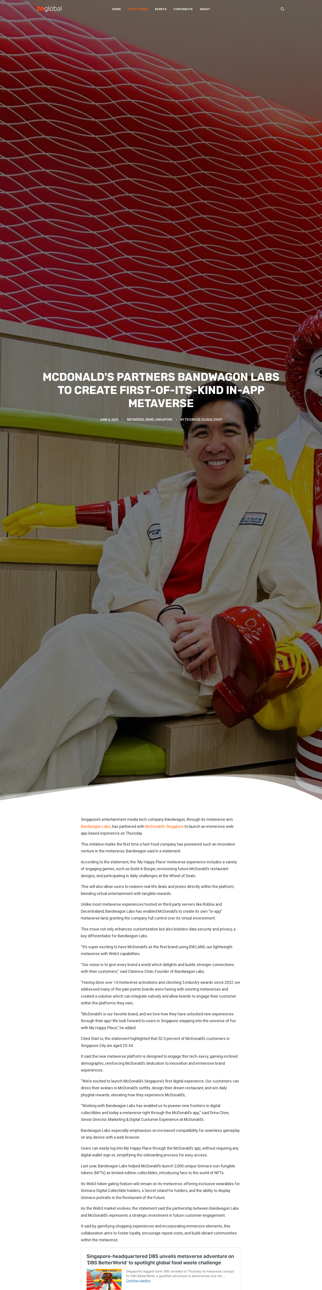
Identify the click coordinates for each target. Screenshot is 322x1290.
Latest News (138, 9)
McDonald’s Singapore (164, 826)
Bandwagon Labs (95, 826)
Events (161, 9)
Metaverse (135, 419)
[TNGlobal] (49, 9)
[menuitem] (116, 9)
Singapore (163, 419)
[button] (283, 9)
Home (116, 9)
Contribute (183, 9)
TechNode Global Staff (203, 419)
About (205, 9)
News (149, 419)
